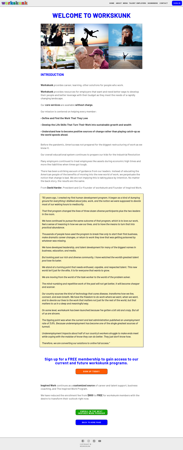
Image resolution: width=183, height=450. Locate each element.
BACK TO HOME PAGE (91, 422)
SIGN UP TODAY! (91, 371)
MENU (125, 3)
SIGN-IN (176, 3)
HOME (111, 3)
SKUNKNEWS (153, 3)
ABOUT (119, 3)
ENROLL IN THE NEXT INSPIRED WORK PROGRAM (91, 412)
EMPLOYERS (141, 3)
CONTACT (164, 3)
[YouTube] (99, 441)
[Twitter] (94, 441)
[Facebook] (83, 441)
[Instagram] (88, 441)
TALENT (132, 3)
